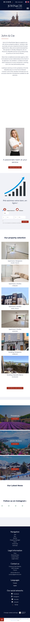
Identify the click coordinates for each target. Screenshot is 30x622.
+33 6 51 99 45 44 (15, 572)
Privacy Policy (24, 618)
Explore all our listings (15, 388)
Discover (15, 418)
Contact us (5, 71)
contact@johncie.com (15, 574)
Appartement (11, 210)
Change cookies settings (11, 612)
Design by (23, 613)
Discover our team (15, 167)
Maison (21, 210)
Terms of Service (14, 620)
